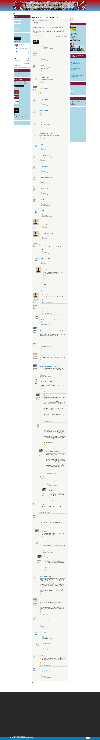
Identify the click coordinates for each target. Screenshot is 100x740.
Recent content (35, 687)
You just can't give (44, 166)
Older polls (72, 93)
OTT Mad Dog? (45, 307)
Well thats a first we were (44, 355)
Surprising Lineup (46, 42)
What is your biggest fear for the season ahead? (78, 75)
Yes (71, 88)
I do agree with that (44, 188)
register (60, 36)
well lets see (45, 395)
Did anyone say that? (49, 557)
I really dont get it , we (44, 600)
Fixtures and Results (18, 73)
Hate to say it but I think (46, 245)
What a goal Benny (44, 99)
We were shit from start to (44, 619)
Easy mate (51, 490)
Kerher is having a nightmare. (45, 155)
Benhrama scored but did (47, 543)
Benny (43, 210)
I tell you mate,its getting (47, 643)
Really (46, 269)
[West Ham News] (17, 41)
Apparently (43, 65)
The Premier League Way (74, 76)
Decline (88, 738)
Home (14, 13)
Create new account (18, 25)
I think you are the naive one (49, 426)
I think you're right (44, 670)
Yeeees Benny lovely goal (44, 88)
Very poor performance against (45, 576)
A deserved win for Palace (44, 504)
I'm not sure (43, 517)
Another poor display (44, 329)
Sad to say (44, 221)
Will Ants (42, 282)
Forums (34, 685)
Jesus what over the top (45, 258)
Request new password (18, 26)
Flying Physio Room (18, 75)
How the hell (43, 199)
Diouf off (72, 67)
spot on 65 (44, 531)
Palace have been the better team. (45, 133)
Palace (42, 53)
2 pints (42, 122)
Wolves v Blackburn (74, 64)
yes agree (41, 655)
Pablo (72, 73)
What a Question (73, 58)
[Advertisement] (22, 122)
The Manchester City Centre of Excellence (77, 65)
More (85, 80)
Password (16, 22)
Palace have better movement (47, 233)
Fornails (72, 70)
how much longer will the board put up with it (49, 366)
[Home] (50, 5)
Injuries (16, 74)
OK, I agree (83, 738)
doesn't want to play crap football (52, 451)
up (43, 46)
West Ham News (17, 40)
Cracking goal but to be (43, 110)
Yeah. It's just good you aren (46, 318)
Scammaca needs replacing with (46, 177)
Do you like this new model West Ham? (77, 77)
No (71, 89)
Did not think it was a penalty (47, 294)
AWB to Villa (73, 62)
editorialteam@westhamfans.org (19, 82)
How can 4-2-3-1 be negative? (46, 381)
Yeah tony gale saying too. (46, 77)
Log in (57, 36)
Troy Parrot (72, 71)
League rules (73, 69)
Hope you (44, 632)
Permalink (34, 47)
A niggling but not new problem (75, 63)
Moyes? (42, 144)
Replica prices (73, 74)
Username (16, 18)
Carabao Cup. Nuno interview (75, 68)
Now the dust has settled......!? (75, 61)
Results (72, 94)
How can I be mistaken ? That (52, 478)
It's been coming (44, 344)
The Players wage (73, 78)
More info (35, 739)
